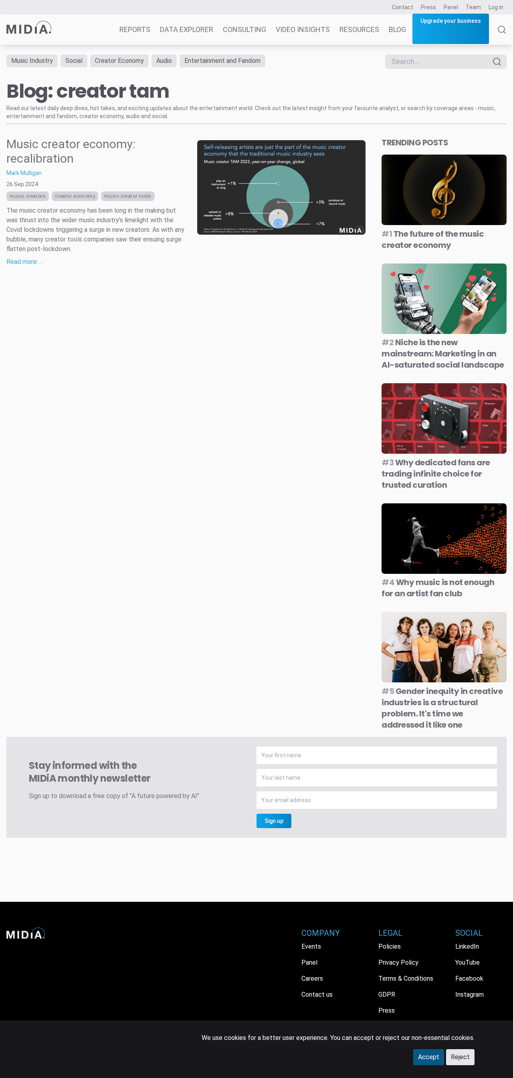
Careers (312, 978)
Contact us (317, 994)
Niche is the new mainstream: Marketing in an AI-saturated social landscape (443, 353)
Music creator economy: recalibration (70, 151)
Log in (496, 7)
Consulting (244, 29)
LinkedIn (467, 946)
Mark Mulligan (24, 173)
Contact (402, 7)
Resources (359, 29)
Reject (460, 1057)
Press (428, 7)
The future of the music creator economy (433, 239)
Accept (428, 1057)
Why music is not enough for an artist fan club (438, 588)
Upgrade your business (450, 21)
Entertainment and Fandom (222, 60)
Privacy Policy (398, 962)
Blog (397, 29)
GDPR (386, 994)
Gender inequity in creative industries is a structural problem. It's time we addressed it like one (442, 708)
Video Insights (303, 29)
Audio (164, 60)
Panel (451, 7)
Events (311, 946)
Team (473, 7)
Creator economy (75, 196)
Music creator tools (127, 196)
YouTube (467, 962)
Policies (389, 946)
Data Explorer (186, 29)
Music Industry (32, 60)
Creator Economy (119, 60)
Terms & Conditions (405, 978)
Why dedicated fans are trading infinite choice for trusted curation (436, 474)
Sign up (274, 821)
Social (74, 60)
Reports (134, 29)
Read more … (24, 261)
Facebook (469, 978)
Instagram (469, 994)
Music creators (28, 196)
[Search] (502, 35)
